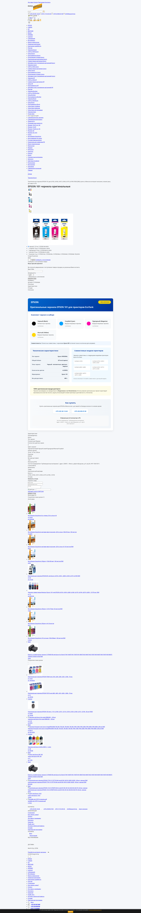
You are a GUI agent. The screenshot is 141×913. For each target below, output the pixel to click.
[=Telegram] (30, 850)
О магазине (31, 813)
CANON (30, 27)
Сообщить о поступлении (43, 260)
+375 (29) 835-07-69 (80, 411)
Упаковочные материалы (35, 157)
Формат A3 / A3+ (32, 132)
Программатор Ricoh (34, 104)
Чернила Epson (32, 50)
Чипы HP (30, 84)
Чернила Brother (33, 91)
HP (29, 29)
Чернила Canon (32, 65)
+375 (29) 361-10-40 (62, 411)
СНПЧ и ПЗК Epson (33, 52)
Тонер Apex (31, 114)
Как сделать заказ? (33, 814)
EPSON (30, 25)
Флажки (30, 148)
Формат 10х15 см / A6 (34, 125)
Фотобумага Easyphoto (34, 136)
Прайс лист (31, 824)
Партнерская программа (35, 829)
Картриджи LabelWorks (34, 46)
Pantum (30, 153)
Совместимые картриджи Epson (37, 61)
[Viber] (31, 850)
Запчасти (30, 159)
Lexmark (30, 37)
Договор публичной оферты (36, 826)
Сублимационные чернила (35, 117)
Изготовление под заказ (35, 138)
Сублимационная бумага (35, 119)
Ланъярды (31, 166)
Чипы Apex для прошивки (35, 110)
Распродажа (31, 163)
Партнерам (41, 2)
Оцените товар (32, 480)
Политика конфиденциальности (95, 910)
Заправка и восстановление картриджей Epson (41, 63)
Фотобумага (31, 40)
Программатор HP (33, 85)
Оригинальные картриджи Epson (37, 59)
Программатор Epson (34, 55)
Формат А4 (31, 131)
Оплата (35, 2)
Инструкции (31, 164)
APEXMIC (30, 35)
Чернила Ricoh (32, 99)
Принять (70, 911)
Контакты (47, 2)
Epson (29, 155)
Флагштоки (31, 146)
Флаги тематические (34, 144)
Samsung (30, 151)
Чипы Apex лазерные (34, 108)
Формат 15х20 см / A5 (34, 129)
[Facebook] (28, 850)
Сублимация (31, 38)
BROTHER (30, 31)
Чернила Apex (32, 112)
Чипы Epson (31, 53)
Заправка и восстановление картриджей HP (40, 87)
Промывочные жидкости (35, 123)
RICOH (30, 33)
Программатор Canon (34, 72)
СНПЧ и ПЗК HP (32, 80)
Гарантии (30, 822)
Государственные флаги (35, 140)
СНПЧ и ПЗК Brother (33, 93)
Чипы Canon (31, 70)
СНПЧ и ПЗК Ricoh (33, 100)
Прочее (30, 48)
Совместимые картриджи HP (36, 82)
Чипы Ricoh (31, 102)
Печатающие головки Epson (36, 57)
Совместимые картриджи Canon (37, 68)
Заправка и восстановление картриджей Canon (41, 76)
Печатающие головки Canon (36, 74)
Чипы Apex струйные (34, 106)
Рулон (29, 134)
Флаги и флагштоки (33, 42)
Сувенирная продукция (34, 168)
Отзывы (30, 828)
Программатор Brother (34, 97)
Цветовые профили (33, 161)
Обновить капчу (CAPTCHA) (36, 491)
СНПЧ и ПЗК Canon (33, 67)
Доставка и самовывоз (34, 818)
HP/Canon (31, 149)
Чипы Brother (32, 95)
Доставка (30, 2)
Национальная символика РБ (36, 142)
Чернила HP (31, 78)
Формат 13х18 (32, 127)
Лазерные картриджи (34, 44)
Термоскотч (31, 121)
